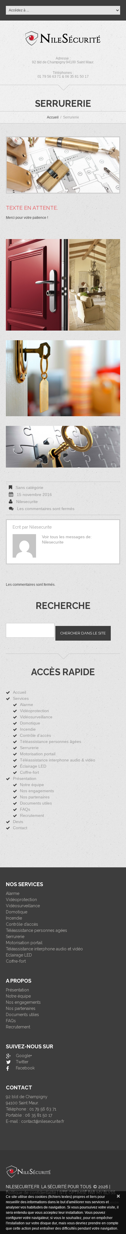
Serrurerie (29, 747)
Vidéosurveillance (36, 717)
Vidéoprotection (34, 710)
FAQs (25, 809)
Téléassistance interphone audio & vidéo (57, 760)
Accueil (53, 117)
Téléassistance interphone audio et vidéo (44, 949)
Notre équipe (32, 784)
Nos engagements (37, 790)
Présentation (24, 778)
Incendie (28, 729)
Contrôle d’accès (35, 735)
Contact (20, 827)
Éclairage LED (33, 766)
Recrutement (32, 815)
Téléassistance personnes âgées (50, 741)
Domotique (30, 723)
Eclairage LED (19, 955)
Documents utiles (36, 803)
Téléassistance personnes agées (36, 930)
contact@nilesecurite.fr (42, 1121)
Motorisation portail (37, 753)
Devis (18, 821)
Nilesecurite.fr (22, 1186)
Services (21, 698)
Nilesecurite (27, 501)
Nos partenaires (35, 797)
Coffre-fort (29, 772)
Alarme (26, 704)
